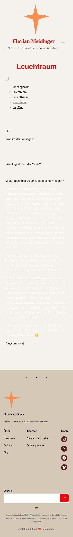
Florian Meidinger (34, 41)
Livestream (20, 92)
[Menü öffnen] (63, 43)
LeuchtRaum (21, 97)
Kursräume (19, 102)
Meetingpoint (21, 87)
